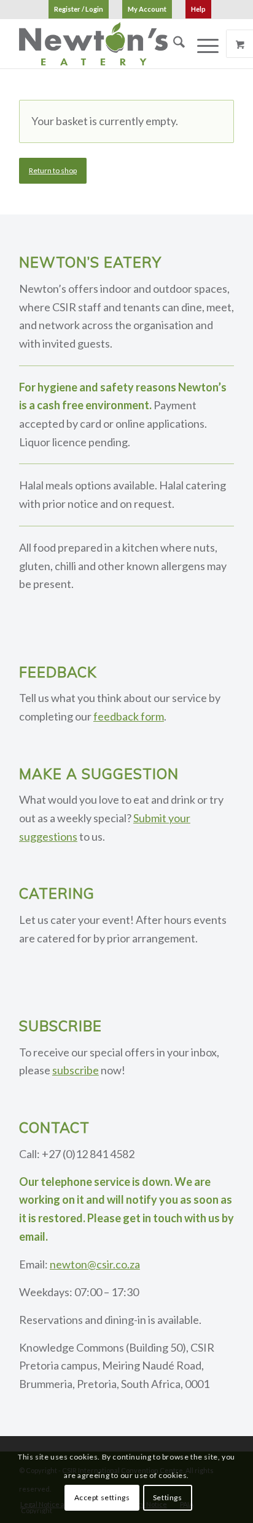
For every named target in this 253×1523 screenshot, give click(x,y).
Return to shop (53, 170)
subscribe (75, 1070)
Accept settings (102, 1497)
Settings (167, 1497)
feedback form (128, 716)
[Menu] (202, 43)
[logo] (105, 43)
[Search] (173, 43)
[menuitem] (78, 9)
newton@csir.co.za (95, 1264)
